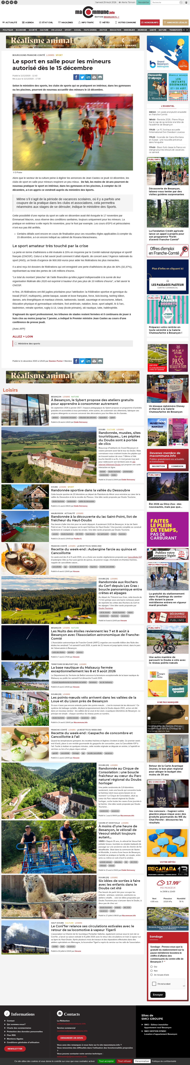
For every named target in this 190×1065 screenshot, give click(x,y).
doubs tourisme (114, 472)
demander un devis (72, 1038)
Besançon (56, 397)
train (62, 947)
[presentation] (149, 718)
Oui (155, 967)
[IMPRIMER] (100, 77)
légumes (93, 567)
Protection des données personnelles (25, 1031)
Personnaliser (142, 1061)
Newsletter (15, 1049)
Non (156, 971)
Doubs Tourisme (106, 608)
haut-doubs (90, 534)
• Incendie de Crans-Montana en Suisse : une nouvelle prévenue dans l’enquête (166, 139)
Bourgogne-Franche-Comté (29, 55)
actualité (70, 513)
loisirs (113, 534)
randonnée (104, 475)
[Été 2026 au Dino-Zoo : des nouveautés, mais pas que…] (168, 487)
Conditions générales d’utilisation (23, 1042)
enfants (117, 908)
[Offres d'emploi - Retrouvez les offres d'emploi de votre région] (168, 256)
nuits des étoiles (58, 652)
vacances (125, 616)
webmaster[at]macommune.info (72, 1056)
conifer (55, 947)
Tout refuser (124, 1061)
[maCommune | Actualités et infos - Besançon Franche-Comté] (95, 12)
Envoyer (158, 994)
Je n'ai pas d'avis (161, 975)
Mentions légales (15, 1039)
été (126, 862)
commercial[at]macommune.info (72, 1031)
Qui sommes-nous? (16, 1024)
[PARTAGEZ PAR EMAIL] (94, 77)
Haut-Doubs (57, 923)
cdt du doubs (105, 613)
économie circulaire (68, 418)
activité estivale (106, 862)
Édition (99, 17)
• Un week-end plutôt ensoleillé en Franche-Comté (167, 113)
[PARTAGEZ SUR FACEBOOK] (76, 77)
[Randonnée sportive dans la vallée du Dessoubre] (25, 496)
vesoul (111, 866)
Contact (10, 1021)
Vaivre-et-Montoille (109, 823)
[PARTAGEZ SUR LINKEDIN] (88, 77)
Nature (75, 397)
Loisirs (50, 55)
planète (71, 652)
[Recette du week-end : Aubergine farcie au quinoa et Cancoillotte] (25, 555)
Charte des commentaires (19, 1028)
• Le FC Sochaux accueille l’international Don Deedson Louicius (167, 130)
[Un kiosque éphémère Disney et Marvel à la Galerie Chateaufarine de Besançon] (168, 389)
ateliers (55, 418)
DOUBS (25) (104, 579)
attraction (118, 862)
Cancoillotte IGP (135, 557)
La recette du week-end (89, 546)
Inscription (158, 466)
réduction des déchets (87, 418)
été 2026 (79, 534)
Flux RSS (11, 1035)
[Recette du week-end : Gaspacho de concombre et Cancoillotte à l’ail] (25, 739)
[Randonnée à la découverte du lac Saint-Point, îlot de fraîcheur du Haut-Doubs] (25, 523)
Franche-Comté (59, 546)
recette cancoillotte (107, 567)
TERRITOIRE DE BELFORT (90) (64, 664)
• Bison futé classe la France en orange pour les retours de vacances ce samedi (167, 150)
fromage (76, 753)
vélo (93, 718)
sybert (112, 418)
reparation (103, 418)
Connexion (177, 466)
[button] (181, 2)
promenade (127, 472)
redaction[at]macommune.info (71, 1024)
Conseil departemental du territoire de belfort (69, 682)
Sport (59, 55)
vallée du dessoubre (86, 501)
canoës (55, 534)
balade (102, 472)
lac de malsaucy (106, 682)
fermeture (93, 682)
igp (65, 567)
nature (130, 613)
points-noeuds (72, 718)
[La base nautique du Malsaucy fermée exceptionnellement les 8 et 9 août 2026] (25, 674)
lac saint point (103, 534)
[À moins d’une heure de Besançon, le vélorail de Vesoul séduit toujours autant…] (49, 832)
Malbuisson (57, 513)
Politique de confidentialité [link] (164, 1061)
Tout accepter (106, 1061)
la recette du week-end (78, 567)
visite (112, 911)
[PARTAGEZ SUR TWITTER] (82, 77)
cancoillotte (56, 567)
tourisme (122, 534)
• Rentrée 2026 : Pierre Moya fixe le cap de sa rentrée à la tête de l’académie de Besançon (166, 122)
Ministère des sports (29, 343)
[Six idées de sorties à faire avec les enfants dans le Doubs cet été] (49, 887)
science (80, 652)
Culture (111, 429)
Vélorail (103, 866)
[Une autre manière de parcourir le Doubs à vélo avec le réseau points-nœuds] (168, 640)
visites (114, 475)
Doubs (102, 429)
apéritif (55, 753)
